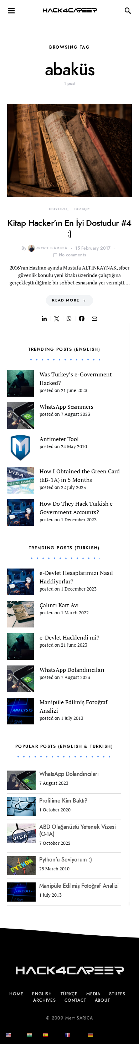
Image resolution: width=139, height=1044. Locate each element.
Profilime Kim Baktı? (63, 801)
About (102, 1000)
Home (16, 994)
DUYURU (58, 209)
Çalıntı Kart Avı (59, 605)
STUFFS (117, 994)
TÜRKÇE (81, 209)
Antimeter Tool (59, 439)
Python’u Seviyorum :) (65, 860)
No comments (72, 255)
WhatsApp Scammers (66, 406)
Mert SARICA (52, 248)
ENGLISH (42, 994)
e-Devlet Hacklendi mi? (69, 637)
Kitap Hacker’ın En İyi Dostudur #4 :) (69, 228)
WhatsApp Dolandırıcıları (72, 670)
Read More (65, 300)
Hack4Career (69, 10)
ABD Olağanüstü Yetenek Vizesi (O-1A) (77, 830)
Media (93, 994)
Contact (75, 1000)
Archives (44, 1000)
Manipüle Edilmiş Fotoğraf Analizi (79, 886)
